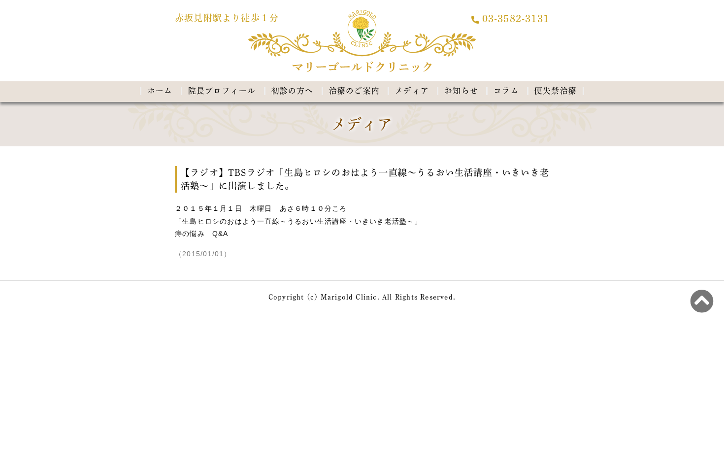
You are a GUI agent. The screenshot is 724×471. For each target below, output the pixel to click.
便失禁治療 (555, 91)
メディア (412, 91)
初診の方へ (292, 91)
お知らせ (461, 91)
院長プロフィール (222, 91)
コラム (506, 91)
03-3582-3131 (515, 19)
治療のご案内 (354, 91)
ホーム (160, 91)
